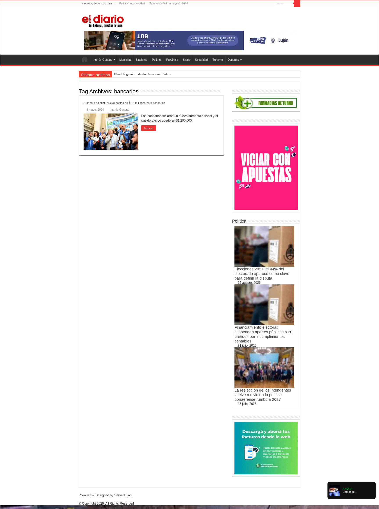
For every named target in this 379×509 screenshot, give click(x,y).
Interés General (102, 59)
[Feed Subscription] (222, 91)
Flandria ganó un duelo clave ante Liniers (142, 74)
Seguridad (201, 59)
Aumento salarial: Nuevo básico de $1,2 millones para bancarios (124, 103)
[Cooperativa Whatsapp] (266, 448)
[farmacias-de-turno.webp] (266, 102)
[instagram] (270, 3)
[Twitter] (262, 3)
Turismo (218, 59)
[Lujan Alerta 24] (189, 40)
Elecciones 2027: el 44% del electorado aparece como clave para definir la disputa (261, 273)
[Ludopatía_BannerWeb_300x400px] (266, 167)
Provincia (172, 59)
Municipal (125, 59)
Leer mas (148, 128)
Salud (186, 59)
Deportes (233, 59)
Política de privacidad (132, 3)
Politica (156, 59)
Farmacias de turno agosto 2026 (168, 3)
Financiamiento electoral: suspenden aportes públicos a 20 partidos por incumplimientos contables (263, 334)
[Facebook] (258, 3)
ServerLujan (123, 495)
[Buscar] (297, 3)
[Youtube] (266, 3)
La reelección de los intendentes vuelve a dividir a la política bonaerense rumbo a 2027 (262, 395)
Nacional (141, 59)
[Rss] (254, 3)
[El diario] (103, 20)
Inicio (84, 59)
